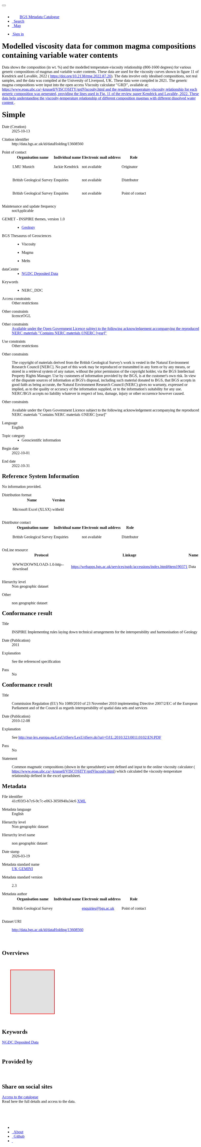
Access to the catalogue (20, 1097)
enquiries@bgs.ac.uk (98, 908)
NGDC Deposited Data (40, 273)
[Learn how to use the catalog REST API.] (12, 1141)
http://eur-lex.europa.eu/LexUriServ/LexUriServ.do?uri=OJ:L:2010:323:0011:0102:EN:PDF (89, 737)
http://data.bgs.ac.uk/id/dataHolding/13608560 (47, 930)
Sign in (18, 34)
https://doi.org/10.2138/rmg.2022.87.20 (80, 76)
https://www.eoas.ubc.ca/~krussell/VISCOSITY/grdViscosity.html (63, 771)
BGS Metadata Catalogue (39, 17)
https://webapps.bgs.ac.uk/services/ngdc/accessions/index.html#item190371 (129, 567)
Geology (28, 227)
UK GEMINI (22, 869)
